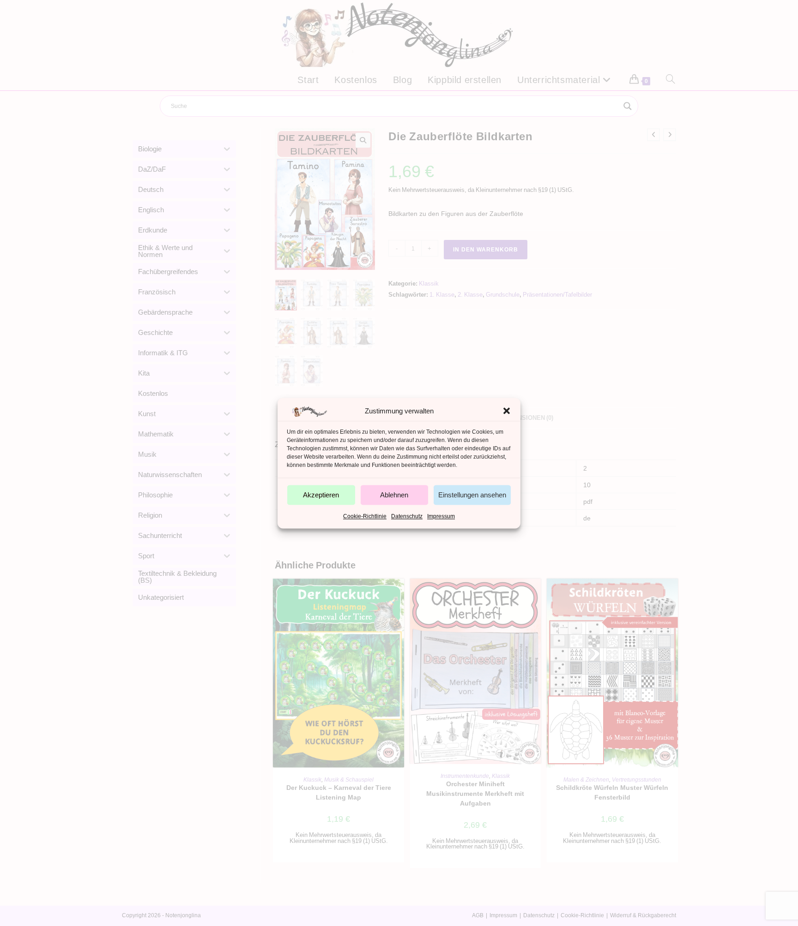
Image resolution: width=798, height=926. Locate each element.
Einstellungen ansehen (472, 494)
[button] (506, 410)
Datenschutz (407, 516)
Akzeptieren (321, 494)
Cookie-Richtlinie (365, 516)
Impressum (441, 516)
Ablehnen (394, 494)
